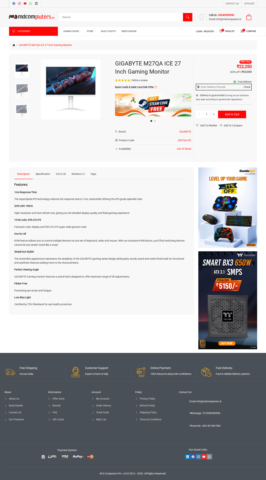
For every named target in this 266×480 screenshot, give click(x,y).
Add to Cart (232, 114)
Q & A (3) (61, 173)
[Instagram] (19, 4)
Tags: (93, 173)
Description (23, 173)
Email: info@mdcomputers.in (205, 401)
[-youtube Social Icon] (204, 456)
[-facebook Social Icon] (193, 456)
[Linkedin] (36, 4)
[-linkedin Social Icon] (187, 456)
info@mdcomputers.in (228, 19)
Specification (43, 173)
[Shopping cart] (251, 17)
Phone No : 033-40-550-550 (205, 425)
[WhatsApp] (30, 4)
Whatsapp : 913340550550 (205, 413)
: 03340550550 (225, 15)
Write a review (140, 80)
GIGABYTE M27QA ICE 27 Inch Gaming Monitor (45, 45)
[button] (151, 121)
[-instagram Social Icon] (198, 456)
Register (209, 31)
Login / (200, 31)
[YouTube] (25, 4)
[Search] (187, 17)
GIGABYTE (185, 131)
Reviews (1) (78, 173)
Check (247, 87)
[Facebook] (14, 4)
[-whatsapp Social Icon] (209, 456)
